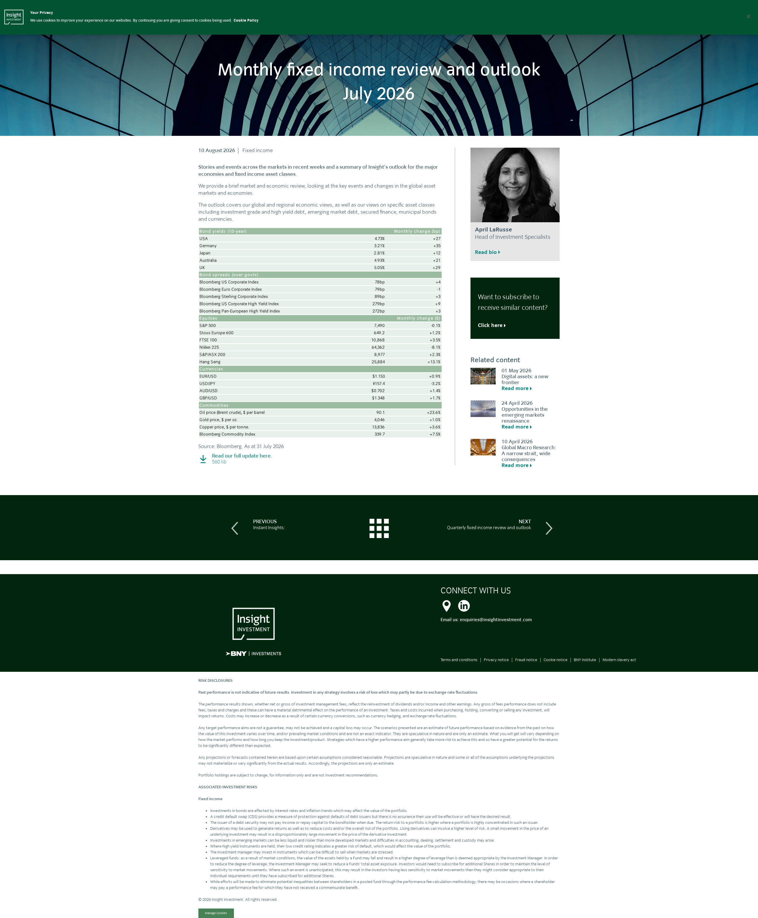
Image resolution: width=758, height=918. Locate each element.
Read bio (486, 252)
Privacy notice (496, 659)
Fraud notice (526, 659)
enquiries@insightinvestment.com (496, 620)
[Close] (748, 16)
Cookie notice (555, 659)
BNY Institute (585, 659)
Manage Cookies (216, 913)
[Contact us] (446, 605)
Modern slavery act (619, 659)
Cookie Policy (246, 20)
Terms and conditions (459, 659)
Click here (490, 325)
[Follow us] (464, 605)
